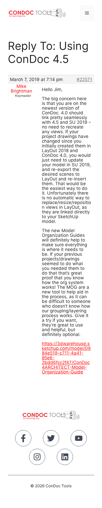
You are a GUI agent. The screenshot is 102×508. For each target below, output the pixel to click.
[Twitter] (51, 439)
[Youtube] (79, 439)
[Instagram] (37, 458)
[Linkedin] (65, 458)
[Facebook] (23, 439)
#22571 (84, 79)
